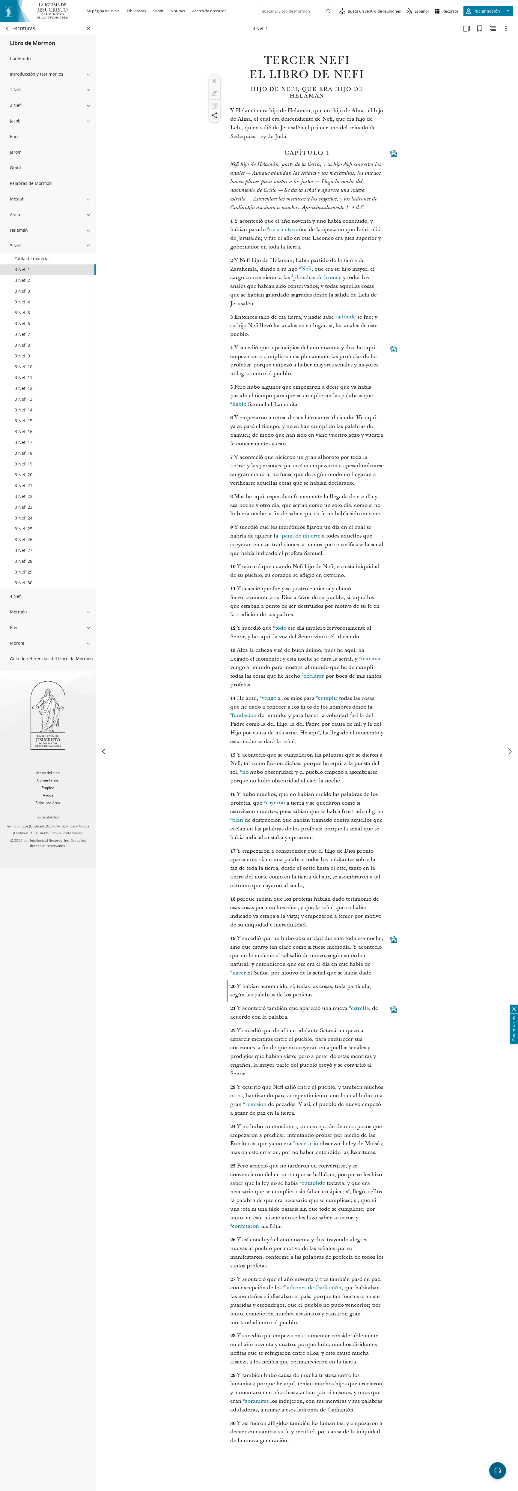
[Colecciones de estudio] (466, 28)
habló (239, 404)
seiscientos (282, 229)
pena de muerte (301, 536)
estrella (360, 1008)
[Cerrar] (214, 81)
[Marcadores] (480, 28)
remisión (255, 1104)
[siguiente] (510, 752)
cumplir (328, 698)
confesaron (245, 1226)
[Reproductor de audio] (497, 1470)
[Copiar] (214, 105)
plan (237, 820)
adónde (347, 317)
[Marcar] (214, 93)
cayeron (275, 803)
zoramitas (257, 1401)
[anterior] (104, 752)
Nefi (306, 269)
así (355, 715)
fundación (244, 715)
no (245, 772)
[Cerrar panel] (88, 28)
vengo (269, 698)
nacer (239, 973)
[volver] (7, 28)
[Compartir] (214, 115)
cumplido (313, 1183)
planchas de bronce (317, 277)
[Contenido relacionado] (493, 28)
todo (280, 628)
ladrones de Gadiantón (313, 1287)
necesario (306, 1143)
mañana (370, 659)
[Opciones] (506, 28)
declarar (313, 676)
